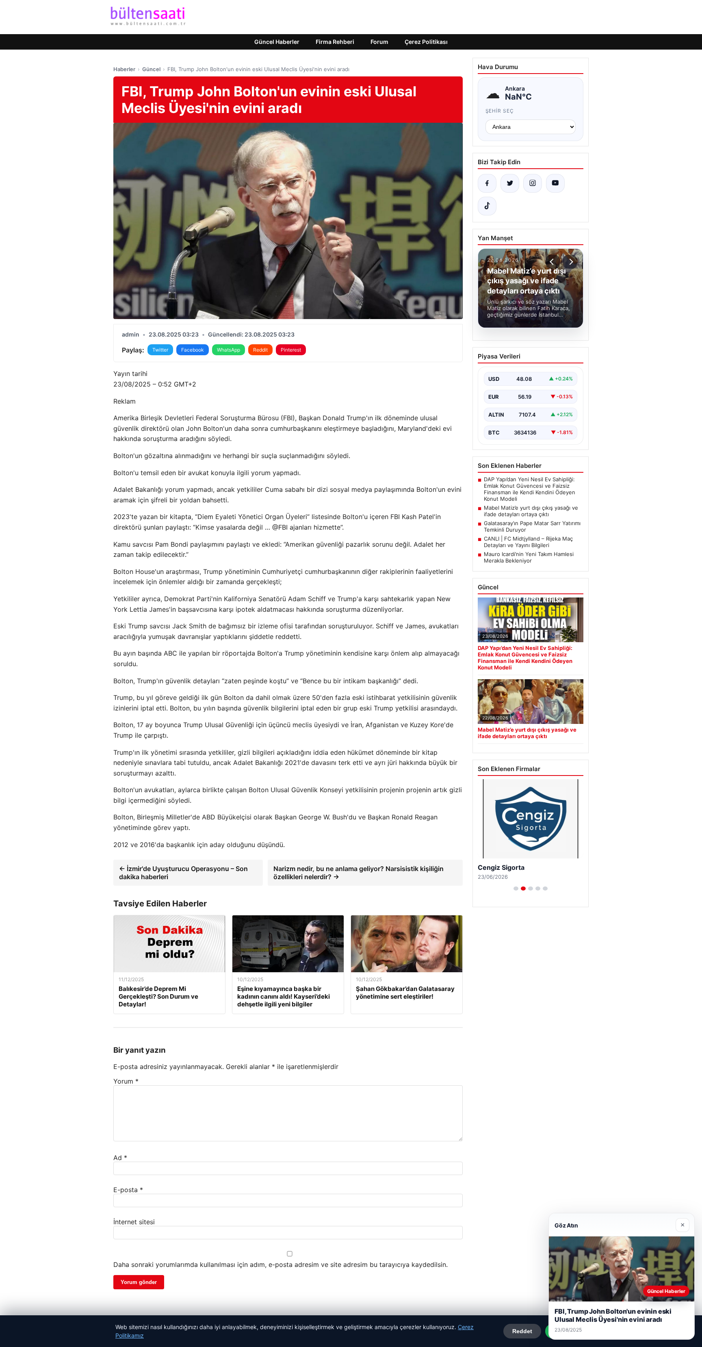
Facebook (192, 350)
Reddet (522, 1331)
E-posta (128, 1190)
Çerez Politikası (426, 41)
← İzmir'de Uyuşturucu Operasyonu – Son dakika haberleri (183, 873)
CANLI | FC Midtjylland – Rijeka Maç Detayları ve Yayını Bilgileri (528, 541)
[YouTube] (555, 183)
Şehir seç (499, 111)
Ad (120, 1158)
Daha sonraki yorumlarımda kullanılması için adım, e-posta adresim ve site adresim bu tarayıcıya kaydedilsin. (280, 1264)
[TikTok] (487, 206)
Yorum (126, 1081)
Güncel (151, 69)
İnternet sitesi (134, 1222)
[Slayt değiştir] (516, 888)
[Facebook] (487, 183)
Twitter (160, 350)
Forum (379, 41)
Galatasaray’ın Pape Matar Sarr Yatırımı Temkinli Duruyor (532, 526)
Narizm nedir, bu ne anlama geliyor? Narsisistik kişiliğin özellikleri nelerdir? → (358, 873)
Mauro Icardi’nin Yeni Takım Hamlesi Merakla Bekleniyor (529, 557)
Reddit (260, 350)
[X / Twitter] (509, 183)
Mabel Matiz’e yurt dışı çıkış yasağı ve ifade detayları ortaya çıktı (531, 510)
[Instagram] (532, 183)
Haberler (124, 69)
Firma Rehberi (335, 41)
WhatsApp (228, 350)
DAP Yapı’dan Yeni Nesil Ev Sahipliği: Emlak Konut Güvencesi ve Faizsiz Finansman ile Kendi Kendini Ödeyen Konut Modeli (529, 489)
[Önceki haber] (553, 262)
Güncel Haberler (276, 41)
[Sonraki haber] (570, 262)
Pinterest (291, 350)
